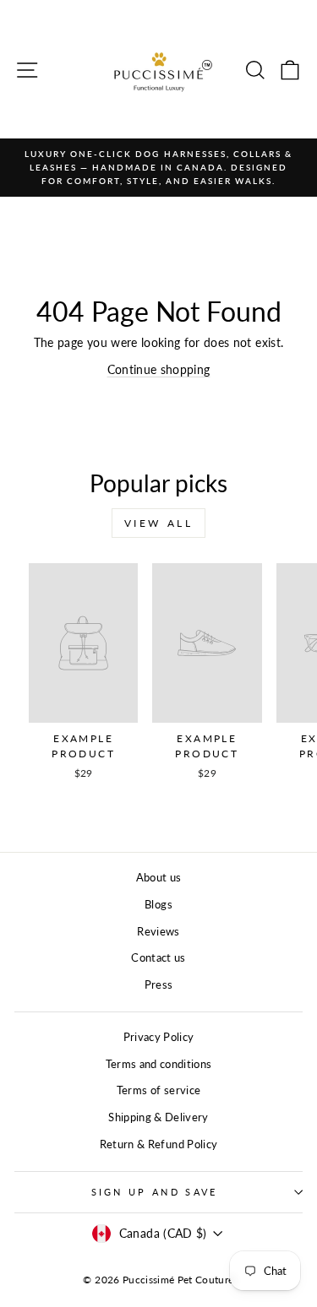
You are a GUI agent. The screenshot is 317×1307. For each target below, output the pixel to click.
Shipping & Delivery (158, 1117)
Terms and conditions (159, 1064)
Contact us (158, 957)
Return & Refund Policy (159, 1144)
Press (159, 984)
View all (159, 523)
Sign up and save (154, 1191)
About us (159, 877)
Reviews (158, 931)
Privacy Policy (158, 1037)
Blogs (158, 904)
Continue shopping (158, 369)
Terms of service (159, 1090)
